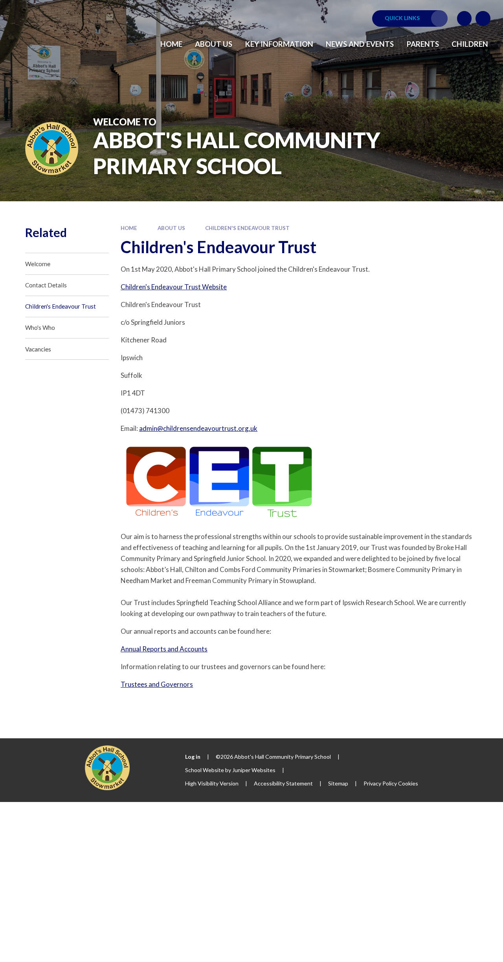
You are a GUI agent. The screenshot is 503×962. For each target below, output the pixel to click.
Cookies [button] (408, 783)
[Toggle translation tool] (464, 18)
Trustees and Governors (157, 684)
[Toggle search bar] (482, 18)
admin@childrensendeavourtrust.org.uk (198, 428)
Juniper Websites (253, 770)
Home (129, 228)
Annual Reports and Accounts (164, 649)
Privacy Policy (380, 783)
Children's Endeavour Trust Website (174, 287)
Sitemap (338, 783)
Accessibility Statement (283, 783)
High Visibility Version (212, 783)
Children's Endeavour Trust (247, 228)
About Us (171, 228)
